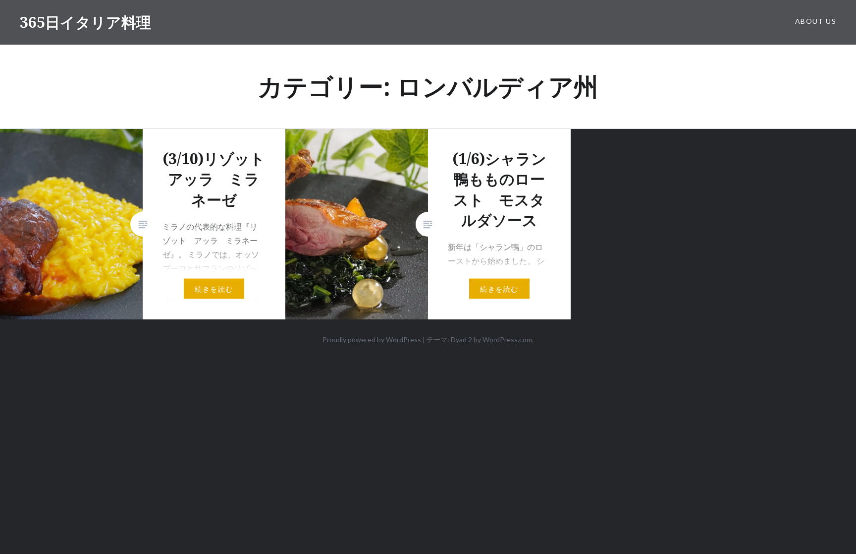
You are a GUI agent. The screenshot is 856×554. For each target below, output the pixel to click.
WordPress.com (507, 339)
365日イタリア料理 (85, 22)
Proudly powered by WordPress (371, 339)
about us (815, 21)
